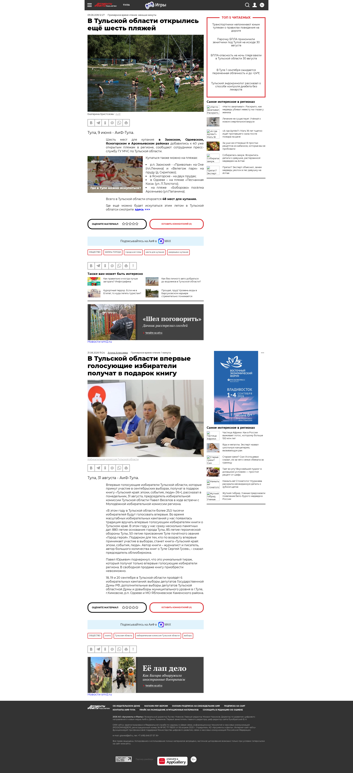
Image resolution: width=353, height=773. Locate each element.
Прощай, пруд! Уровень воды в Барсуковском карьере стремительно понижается (179, 293)
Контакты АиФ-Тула (124, 710)
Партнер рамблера (144, 759)
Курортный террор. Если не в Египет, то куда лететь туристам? (122, 292)
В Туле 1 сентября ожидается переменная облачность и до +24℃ (236, 72)
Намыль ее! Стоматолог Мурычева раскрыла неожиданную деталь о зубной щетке (242, 484)
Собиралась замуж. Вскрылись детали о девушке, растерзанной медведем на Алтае (241, 158)
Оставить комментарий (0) (176, 224)
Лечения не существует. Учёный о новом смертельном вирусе (241, 120)
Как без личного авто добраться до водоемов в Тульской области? (181, 280)
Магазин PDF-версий (156, 706)
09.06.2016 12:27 (96, 15)
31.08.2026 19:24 (96, 352)
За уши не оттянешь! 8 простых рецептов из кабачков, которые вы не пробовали (243, 146)
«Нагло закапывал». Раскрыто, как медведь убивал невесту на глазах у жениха (243, 109)
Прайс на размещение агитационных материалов (169, 710)
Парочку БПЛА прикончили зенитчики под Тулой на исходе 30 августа (236, 42)
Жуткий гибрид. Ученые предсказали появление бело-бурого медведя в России (243, 496)
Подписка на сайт (234, 706)
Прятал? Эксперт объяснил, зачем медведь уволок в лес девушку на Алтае (242, 170)
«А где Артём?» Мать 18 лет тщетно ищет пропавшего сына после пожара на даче (242, 133)
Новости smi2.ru (100, 341)
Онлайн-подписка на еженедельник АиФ (196, 706)
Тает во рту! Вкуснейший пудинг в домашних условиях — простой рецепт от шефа (242, 471)
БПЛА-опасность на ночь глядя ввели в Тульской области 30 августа (236, 57)
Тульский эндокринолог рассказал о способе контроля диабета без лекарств (236, 86)
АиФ (118, 114)
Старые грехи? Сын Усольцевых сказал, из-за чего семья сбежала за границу (243, 459)
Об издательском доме (126, 706)
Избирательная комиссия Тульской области (113, 459)
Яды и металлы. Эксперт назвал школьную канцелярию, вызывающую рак (240, 447)
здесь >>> (142, 209)
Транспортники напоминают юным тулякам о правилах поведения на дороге (236, 27)
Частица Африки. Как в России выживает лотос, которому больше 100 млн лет (242, 435)
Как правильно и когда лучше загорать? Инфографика (120, 280)
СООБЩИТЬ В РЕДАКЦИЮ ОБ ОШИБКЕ (223, 710)
